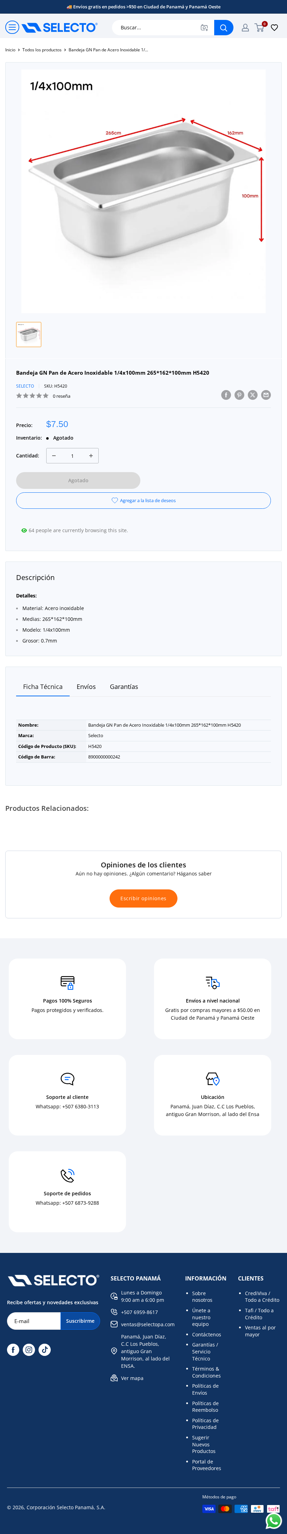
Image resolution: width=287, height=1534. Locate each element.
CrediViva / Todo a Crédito (262, 1297)
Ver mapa (132, 1378)
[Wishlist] (274, 27)
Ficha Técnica (43, 686)
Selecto (25, 386)
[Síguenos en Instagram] (29, 1350)
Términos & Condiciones (206, 1372)
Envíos (86, 686)
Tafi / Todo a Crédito (259, 1314)
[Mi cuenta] (245, 27)
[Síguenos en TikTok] (44, 1350)
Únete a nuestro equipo (201, 1317)
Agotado (78, 480)
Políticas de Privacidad (205, 1424)
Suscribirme (80, 1321)
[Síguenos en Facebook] (13, 1350)
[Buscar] (223, 27)
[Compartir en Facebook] (226, 395)
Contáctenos (206, 1334)
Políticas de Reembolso (205, 1407)
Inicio (10, 50)
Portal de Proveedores (206, 1465)
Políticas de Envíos (205, 1389)
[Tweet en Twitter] (253, 395)
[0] (259, 27)
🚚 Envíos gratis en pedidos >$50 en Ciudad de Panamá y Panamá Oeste (143, 6)
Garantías (124, 686)
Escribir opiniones (143, 898)
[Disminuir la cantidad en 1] (54, 455)
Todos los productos (42, 50)
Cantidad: (27, 455)
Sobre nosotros (202, 1297)
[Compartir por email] (266, 395)
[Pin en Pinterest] (239, 395)
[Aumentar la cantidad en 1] (91, 455)
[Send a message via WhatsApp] (274, 1521)
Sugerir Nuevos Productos (204, 1444)
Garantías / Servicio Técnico (205, 1351)
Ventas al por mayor (260, 1331)
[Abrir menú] (12, 27)
